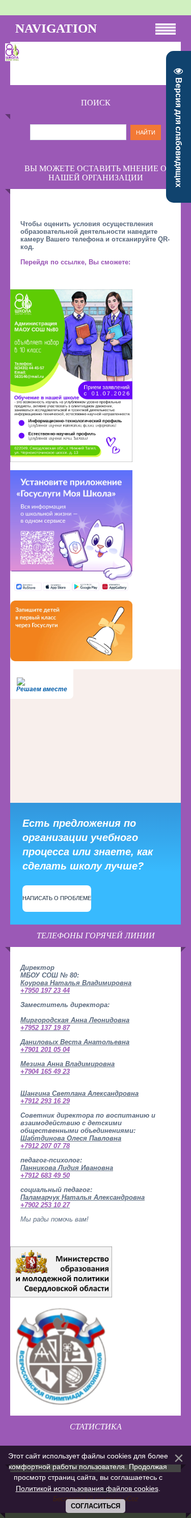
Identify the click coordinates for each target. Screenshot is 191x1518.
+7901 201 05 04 (45, 1049)
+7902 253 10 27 (45, 1205)
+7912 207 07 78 (45, 1146)
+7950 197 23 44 (45, 990)
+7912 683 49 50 (45, 1175)
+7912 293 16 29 (45, 1101)
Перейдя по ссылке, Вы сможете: (75, 262)
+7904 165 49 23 (45, 1071)
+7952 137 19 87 (45, 1028)
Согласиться (95, 1506)
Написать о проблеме (56, 898)
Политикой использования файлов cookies (87, 1488)
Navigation (56, 28)
